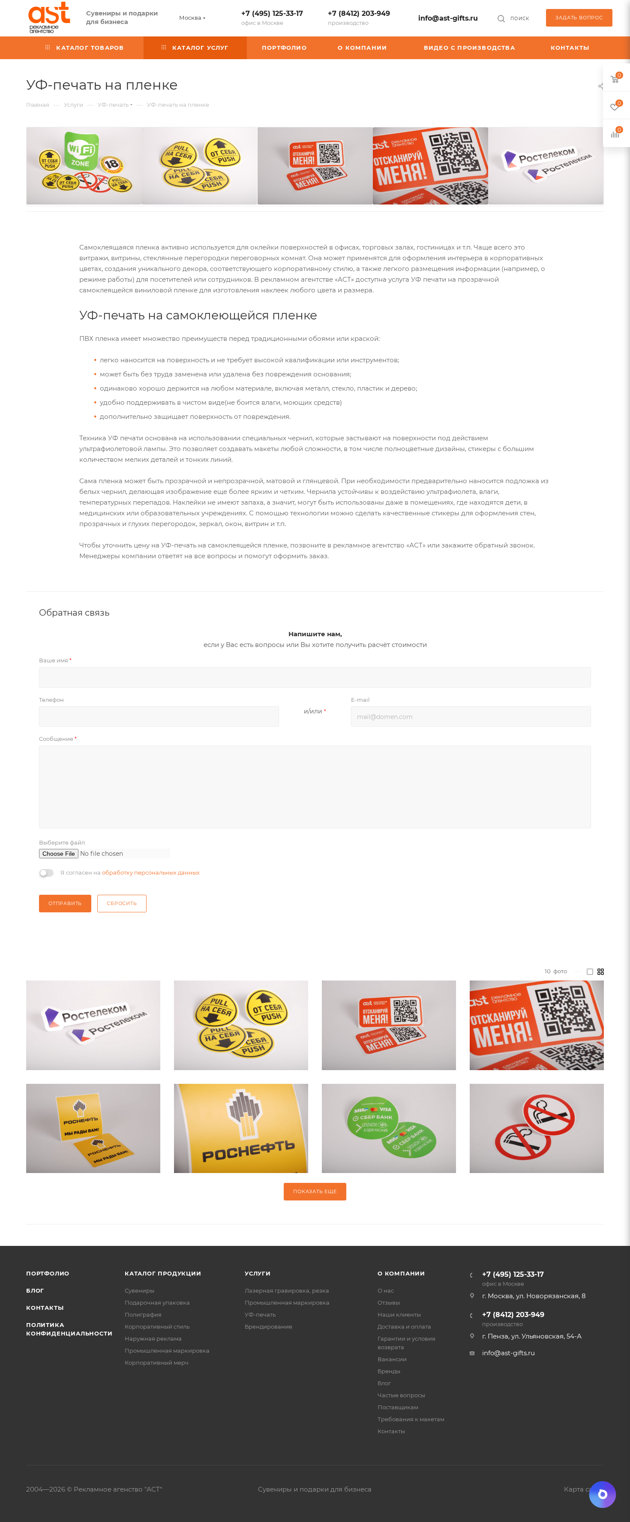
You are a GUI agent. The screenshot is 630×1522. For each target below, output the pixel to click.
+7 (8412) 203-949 (359, 17)
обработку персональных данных (151, 872)
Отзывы (389, 1302)
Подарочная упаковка (157, 1302)
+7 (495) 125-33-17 (272, 17)
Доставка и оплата (404, 1326)
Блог (35, 1290)
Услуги (258, 1273)
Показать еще (315, 1191)
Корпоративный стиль (157, 1326)
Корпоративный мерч (157, 1362)
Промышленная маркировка (167, 1350)
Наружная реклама (153, 1338)
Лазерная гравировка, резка (287, 1290)
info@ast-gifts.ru (448, 18)
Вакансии (392, 1359)
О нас (386, 1290)
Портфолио (47, 1273)
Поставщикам (398, 1407)
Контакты (44, 1307)
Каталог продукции (163, 1273)
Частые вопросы (401, 1395)
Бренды (389, 1371)
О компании (401, 1273)
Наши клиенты (399, 1314)
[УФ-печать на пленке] (93, 1026)
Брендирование (268, 1326)
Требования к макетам (411, 1419)
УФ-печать (260, 1314)
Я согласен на (130, 872)
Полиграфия (143, 1314)
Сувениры (139, 1290)
